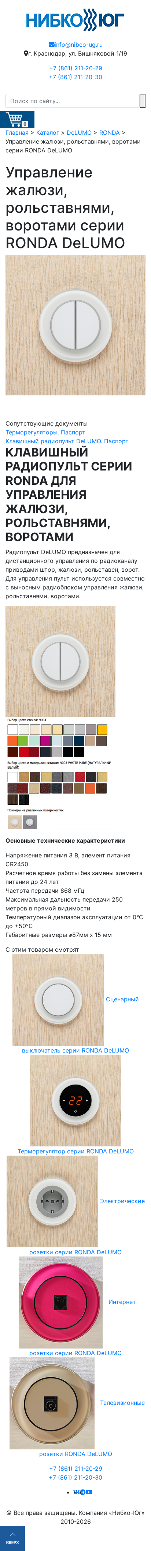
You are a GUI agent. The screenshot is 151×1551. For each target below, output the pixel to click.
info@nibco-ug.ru (79, 44)
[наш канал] (89, 1492)
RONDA (109, 132)
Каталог (47, 132)
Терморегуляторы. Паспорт (45, 432)
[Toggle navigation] (141, 89)
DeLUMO (79, 132)
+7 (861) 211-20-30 (75, 77)
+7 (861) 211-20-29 (75, 68)
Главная (17, 132)
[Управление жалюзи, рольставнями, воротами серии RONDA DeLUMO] (75, 325)
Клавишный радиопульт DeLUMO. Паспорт (67, 441)
